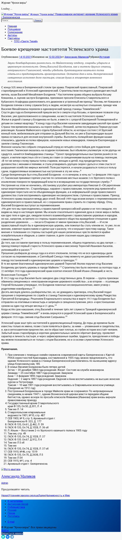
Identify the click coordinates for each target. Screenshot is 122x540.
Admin (4, 483)
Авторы (12, 35)
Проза (11, 513)
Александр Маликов (76, 56)
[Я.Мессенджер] (3, 537)
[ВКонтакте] (8, 537)
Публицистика (16, 507)
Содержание (15, 32)
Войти (5, 530)
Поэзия (12, 510)
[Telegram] (12, 537)
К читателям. (15, 501)
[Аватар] (10, 469)
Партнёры (14, 38)
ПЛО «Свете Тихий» (26, 41)
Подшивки (14, 29)
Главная (12, 26)
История (104, 56)
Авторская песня (18, 504)
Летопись (14, 516)
